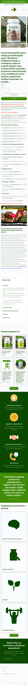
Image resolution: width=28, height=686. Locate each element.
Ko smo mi (5, 667)
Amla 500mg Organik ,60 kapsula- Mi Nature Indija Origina (20, 352)
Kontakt (4, 670)
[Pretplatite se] (23, 658)
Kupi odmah (14, 98)
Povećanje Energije (8, 630)
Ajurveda (5, 599)
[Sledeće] (16, 50)
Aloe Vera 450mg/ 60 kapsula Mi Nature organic (6, 352)
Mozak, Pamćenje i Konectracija (11, 539)
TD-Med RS (12, 682)
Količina (2, 87)
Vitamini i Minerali (7, 569)
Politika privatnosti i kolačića (9, 673)
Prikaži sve (14, 388)
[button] (1, 9)
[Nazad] (11, 50)
